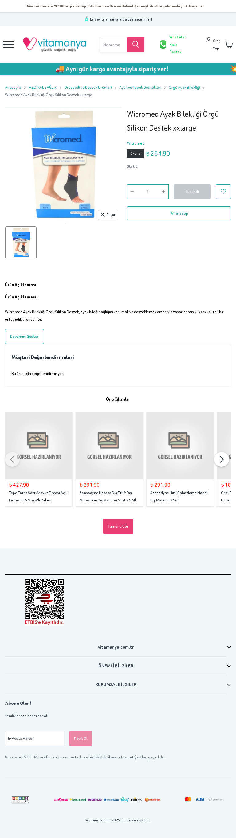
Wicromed (135, 143)
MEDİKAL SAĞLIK (43, 87)
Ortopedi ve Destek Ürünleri (88, 87)
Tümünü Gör (118, 526)
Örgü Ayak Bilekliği (184, 87)
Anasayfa (13, 87)
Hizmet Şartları (134, 757)
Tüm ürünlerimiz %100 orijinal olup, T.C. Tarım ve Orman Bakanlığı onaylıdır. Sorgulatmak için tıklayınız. (115, 6)
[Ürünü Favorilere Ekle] (223, 191)
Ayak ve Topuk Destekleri (140, 87)
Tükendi (192, 191)
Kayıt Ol (80, 738)
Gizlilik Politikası (102, 757)
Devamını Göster (24, 336)
